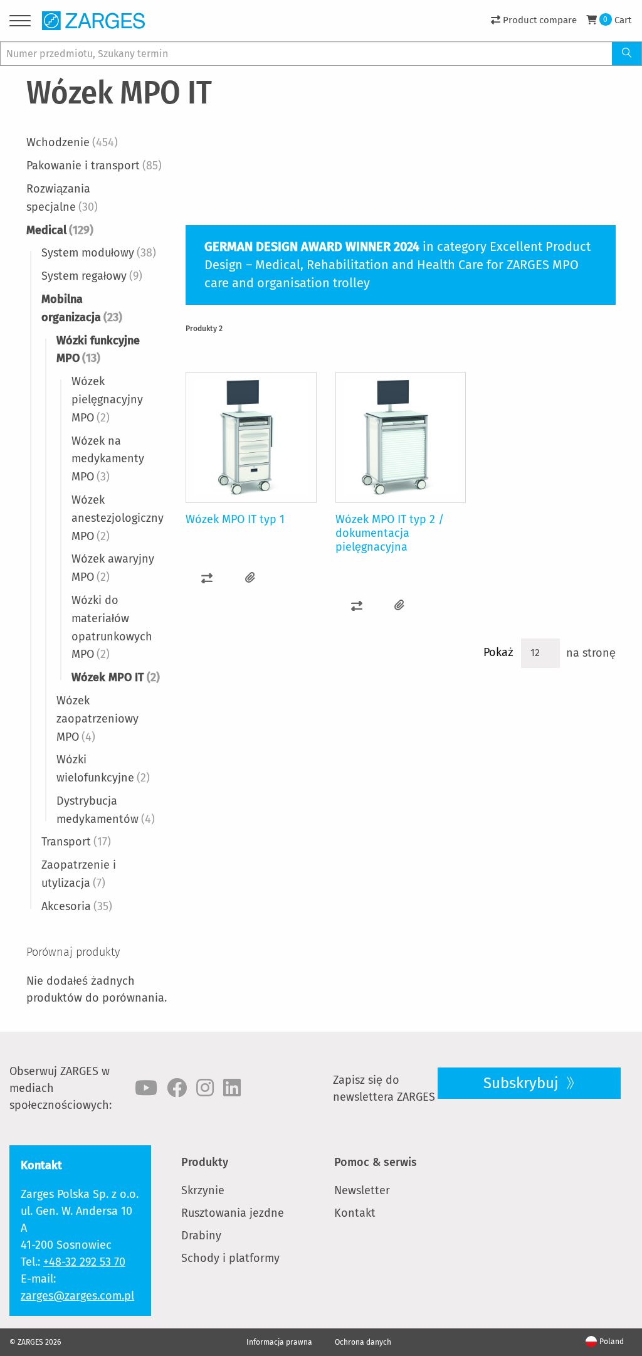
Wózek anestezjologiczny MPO (117, 518)
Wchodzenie (72, 142)
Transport (76, 842)
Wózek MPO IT (115, 677)
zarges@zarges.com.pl (77, 1296)
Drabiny (201, 1235)
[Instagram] (205, 1088)
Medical (59, 230)
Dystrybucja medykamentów (105, 810)
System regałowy (91, 276)
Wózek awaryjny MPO (112, 568)
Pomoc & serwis (375, 1162)
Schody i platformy (230, 1258)
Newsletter (362, 1190)
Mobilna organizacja (81, 308)
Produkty (204, 1162)
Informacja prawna (279, 1342)
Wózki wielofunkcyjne (103, 769)
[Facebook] (177, 1088)
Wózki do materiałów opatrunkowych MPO (111, 627)
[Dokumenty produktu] (250, 578)
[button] (207, 578)
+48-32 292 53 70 (84, 1262)
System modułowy (98, 253)
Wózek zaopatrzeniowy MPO (97, 719)
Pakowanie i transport (94, 165)
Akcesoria (76, 906)
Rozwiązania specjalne (62, 198)
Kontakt (355, 1213)
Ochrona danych (363, 1342)
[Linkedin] (232, 1088)
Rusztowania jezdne (232, 1213)
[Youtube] (146, 1088)
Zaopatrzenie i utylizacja (78, 874)
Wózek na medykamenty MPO (107, 459)
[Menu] (20, 23)
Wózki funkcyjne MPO (98, 350)
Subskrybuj (522, 1083)
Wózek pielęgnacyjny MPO (107, 399)
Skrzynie (202, 1190)
